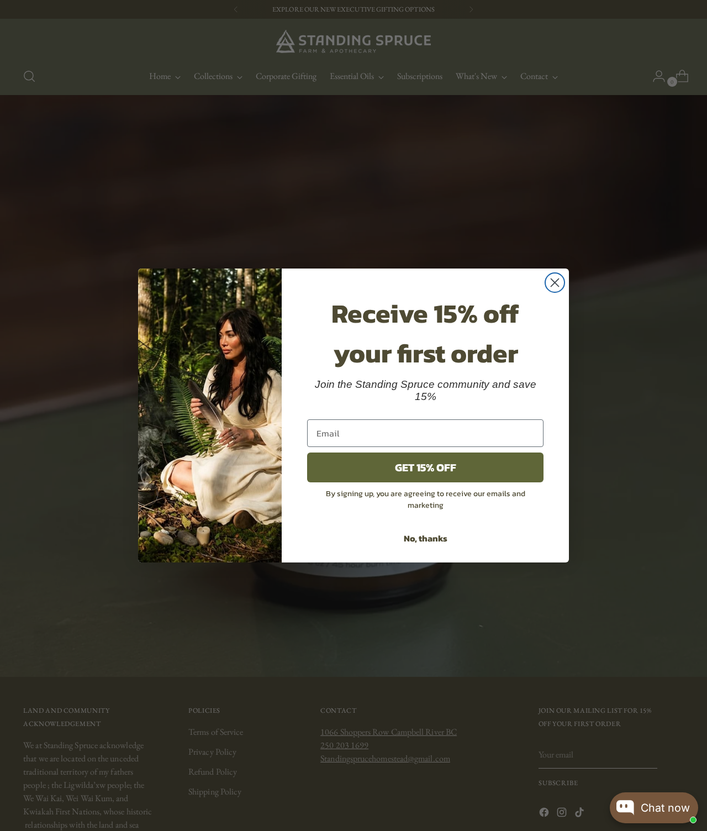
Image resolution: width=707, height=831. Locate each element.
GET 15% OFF (425, 467)
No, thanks (425, 538)
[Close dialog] (554, 282)
